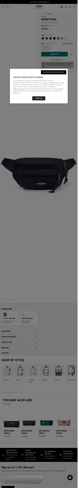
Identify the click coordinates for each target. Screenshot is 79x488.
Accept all (38, 98)
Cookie (53, 83)
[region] (39, 86)
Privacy (45, 83)
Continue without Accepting (53, 72)
